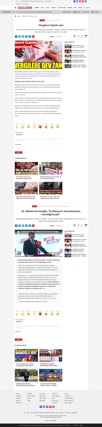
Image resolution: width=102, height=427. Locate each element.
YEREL (42, 7)
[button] (15, 12)
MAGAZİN (69, 7)
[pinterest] (33, 36)
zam (28, 78)
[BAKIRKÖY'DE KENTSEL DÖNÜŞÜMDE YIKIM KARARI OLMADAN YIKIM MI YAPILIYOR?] (50, 355)
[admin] (86, 1)
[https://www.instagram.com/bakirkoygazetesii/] (80, 1)
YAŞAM (47, 7)
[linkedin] (30, 36)
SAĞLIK (80, 7)
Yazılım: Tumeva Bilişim (50, 420)
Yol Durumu (18, 4)
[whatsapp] (23, 36)
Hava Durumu (68, 396)
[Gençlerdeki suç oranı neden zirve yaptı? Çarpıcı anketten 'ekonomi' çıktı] (50, 188)
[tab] (19, 135)
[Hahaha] (46, 124)
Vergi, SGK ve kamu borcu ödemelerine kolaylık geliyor (24, 177)
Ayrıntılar (75, 425)
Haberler (19, 16)
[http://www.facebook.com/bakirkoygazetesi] (74, 1)
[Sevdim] (28, 124)
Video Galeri (68, 12)
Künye (17, 1)
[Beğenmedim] (34, 124)
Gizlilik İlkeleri (25, 4)
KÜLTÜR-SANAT (62, 7)
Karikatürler (55, 402)
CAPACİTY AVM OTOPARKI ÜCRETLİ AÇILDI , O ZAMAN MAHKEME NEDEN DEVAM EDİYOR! (48, 384)
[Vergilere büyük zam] (38, 54)
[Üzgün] (58, 124)
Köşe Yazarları (43, 398)
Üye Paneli (95, 12)
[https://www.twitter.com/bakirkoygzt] (77, 1)
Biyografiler (42, 400)
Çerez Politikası (48, 1)
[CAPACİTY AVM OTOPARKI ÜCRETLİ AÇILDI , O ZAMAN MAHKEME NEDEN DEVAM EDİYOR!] (50, 375)
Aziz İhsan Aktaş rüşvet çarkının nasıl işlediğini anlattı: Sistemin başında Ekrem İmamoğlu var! (25, 365)
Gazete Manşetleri (69, 398)
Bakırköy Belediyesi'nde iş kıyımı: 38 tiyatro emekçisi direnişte (50, 177)
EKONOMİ (24, 16)
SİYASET (18, 400)
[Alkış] (23, 124)
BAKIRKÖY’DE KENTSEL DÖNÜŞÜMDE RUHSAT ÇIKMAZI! (25, 384)
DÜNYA (17, 393)
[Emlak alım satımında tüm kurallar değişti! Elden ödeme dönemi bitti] (26, 188)
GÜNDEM (37, 7)
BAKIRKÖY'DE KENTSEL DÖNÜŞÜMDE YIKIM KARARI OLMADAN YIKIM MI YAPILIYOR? (49, 365)
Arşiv (53, 398)
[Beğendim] (17, 124)
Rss (25, 412)
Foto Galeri (77, 12)
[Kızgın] (40, 124)
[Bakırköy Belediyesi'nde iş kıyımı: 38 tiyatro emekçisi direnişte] (50, 168)
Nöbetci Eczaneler (69, 400)
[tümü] (84, 8)
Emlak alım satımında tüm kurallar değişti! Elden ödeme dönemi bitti (25, 197)
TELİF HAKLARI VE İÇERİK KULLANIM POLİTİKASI (31, 1)
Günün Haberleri (56, 396)
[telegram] (26, 36)
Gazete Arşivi (55, 400)
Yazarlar (87, 12)
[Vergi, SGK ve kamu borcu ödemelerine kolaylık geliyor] (26, 168)
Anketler (66, 393)
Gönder (18, 152)
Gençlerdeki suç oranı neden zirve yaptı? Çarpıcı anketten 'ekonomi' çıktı (50, 197)
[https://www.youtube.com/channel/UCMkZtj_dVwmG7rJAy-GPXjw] (83, 1)
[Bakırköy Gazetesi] (25, 8)
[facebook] (16, 36)
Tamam (80, 425)
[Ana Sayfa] (15, 16)
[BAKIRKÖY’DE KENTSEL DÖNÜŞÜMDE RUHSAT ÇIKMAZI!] (26, 375)
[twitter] (19, 36)
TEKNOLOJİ (54, 7)
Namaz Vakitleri (68, 402)
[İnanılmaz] (52, 124)
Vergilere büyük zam (32, 16)
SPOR (75, 7)
